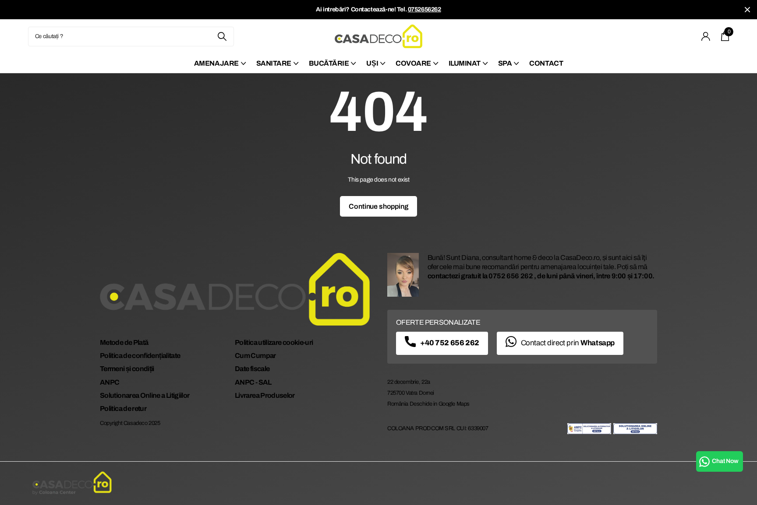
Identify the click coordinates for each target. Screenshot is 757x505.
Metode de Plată (124, 342)
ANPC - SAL (253, 382)
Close (747, 9)
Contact (546, 63)
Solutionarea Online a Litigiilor (145, 395)
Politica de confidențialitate (140, 355)
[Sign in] (706, 36)
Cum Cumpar (255, 355)
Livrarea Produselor (265, 395)
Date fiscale (252, 368)
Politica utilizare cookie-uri (274, 342)
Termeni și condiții (127, 368)
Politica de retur (123, 408)
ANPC (109, 382)
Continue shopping (378, 206)
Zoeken (222, 36)
